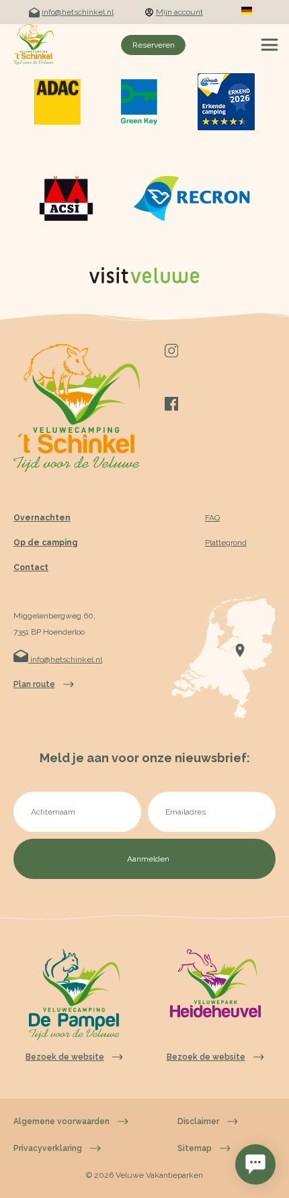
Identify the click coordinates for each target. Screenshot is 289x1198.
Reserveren (153, 45)
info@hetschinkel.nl (78, 12)
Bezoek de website (65, 1057)
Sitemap (194, 1148)
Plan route (34, 684)
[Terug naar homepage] (33, 44)
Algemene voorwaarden (61, 1121)
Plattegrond (226, 542)
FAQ (212, 517)
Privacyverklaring (47, 1148)
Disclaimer (198, 1121)
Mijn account (179, 12)
